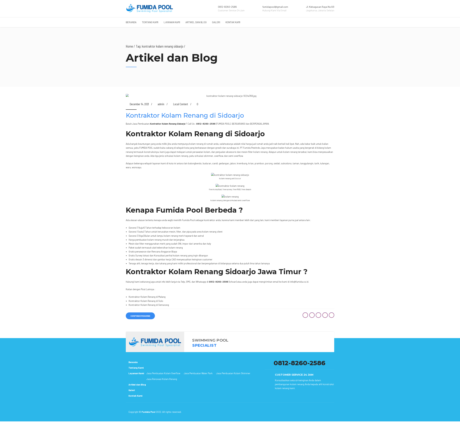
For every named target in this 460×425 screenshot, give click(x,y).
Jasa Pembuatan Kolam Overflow (163, 373)
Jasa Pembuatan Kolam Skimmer (233, 373)
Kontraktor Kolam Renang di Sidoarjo (185, 115)
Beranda (131, 22)
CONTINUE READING (140, 316)
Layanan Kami (172, 22)
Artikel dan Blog (196, 22)
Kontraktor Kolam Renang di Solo (146, 300)
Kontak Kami (233, 22)
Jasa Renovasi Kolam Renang (161, 379)
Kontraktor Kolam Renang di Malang (147, 296)
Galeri (216, 22)
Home (129, 46)
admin (161, 104)
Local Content (180, 104)
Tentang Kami (150, 22)
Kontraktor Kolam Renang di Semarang (149, 304)
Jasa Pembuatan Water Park (198, 373)
